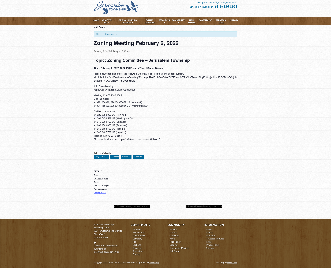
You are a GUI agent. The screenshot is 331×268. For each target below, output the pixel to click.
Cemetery (137, 238)
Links (209, 241)
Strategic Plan (221, 21)
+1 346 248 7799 (102, 132)
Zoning (136, 254)
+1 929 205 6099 (102, 114)
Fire (134, 241)
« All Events (99, 27)
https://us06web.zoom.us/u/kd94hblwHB (139, 139)
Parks (172, 238)
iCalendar (115, 157)
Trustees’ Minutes (215, 238)
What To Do (106, 21)
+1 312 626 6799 (102, 121)
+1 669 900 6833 (102, 125)
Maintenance (139, 235)
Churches (174, 235)
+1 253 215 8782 (102, 128)
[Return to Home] (116, 8)
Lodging (174, 244)
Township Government (202, 7)
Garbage (137, 244)
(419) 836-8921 (226, 6)
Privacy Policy (212, 244)
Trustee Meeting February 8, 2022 (203, 206)
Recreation (138, 251)
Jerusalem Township (104, 224)
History (234, 20)
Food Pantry (175, 241)
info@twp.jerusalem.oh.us (106, 251)
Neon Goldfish (232, 263)
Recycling (137, 248)
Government (205, 20)
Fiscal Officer (139, 232)
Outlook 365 (126, 157)
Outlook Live (138, 157)
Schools (173, 232)
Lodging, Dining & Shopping (127, 21)
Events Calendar (149, 21)
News (209, 229)
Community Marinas (179, 248)
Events (209, 232)
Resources (164, 20)
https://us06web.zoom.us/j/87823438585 (115, 89)
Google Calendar (101, 157)
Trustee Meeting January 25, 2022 (132, 206)
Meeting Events (100, 192)
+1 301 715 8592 (102, 118)
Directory (210, 235)
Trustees (137, 229)
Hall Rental (191, 21)
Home (96, 20)
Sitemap (210, 248)
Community (178, 20)
